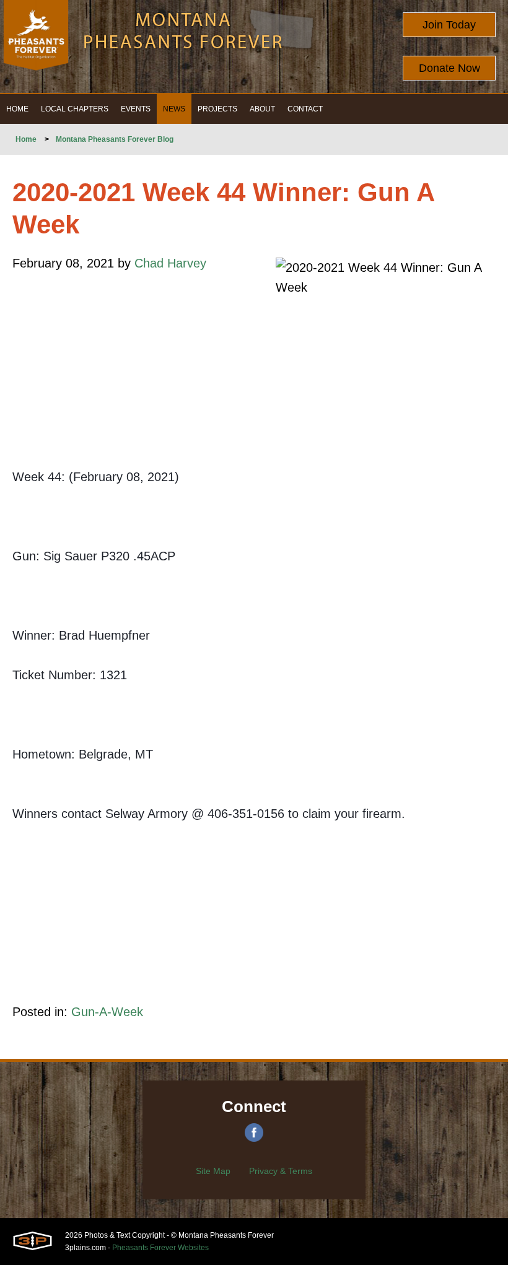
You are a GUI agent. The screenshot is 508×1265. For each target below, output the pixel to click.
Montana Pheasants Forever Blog (114, 139)
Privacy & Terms (280, 1171)
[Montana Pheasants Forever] (36, 46)
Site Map (213, 1171)
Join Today (449, 25)
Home (26, 139)
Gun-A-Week (107, 1012)
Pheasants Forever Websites (160, 1247)
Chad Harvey (170, 263)
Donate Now (449, 68)
